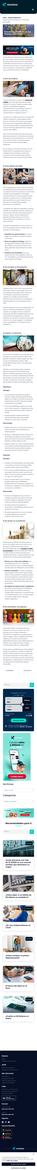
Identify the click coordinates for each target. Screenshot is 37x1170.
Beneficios (5, 1076)
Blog (3, 1059)
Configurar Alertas (8, 1078)
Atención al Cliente (8, 1068)
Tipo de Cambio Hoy (8, 1080)
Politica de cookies (12, 1160)
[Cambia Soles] (17, 757)
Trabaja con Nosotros (9, 1061)
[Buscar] (32, 685)
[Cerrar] (33, 1154)
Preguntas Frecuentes (9, 1070)
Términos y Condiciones (10, 1089)
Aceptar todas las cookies (18, 1164)
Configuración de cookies (18, 1168)
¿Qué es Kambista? (8, 1083)
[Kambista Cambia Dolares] (18, 50)
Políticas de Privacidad (9, 1091)
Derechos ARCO (7, 1093)
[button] (32, 9)
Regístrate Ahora (18, 720)
